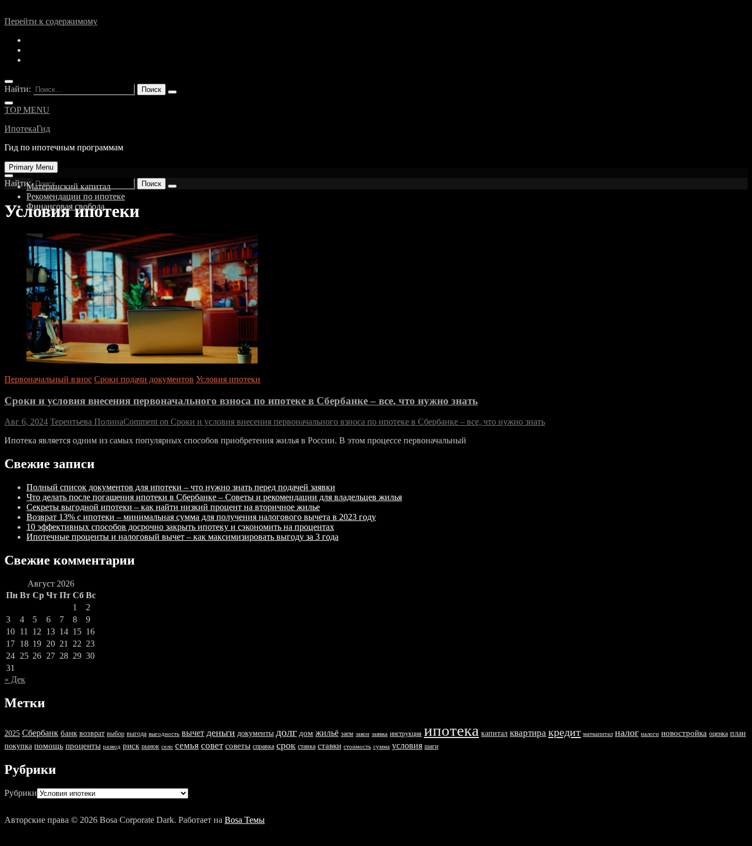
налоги (650, 734)
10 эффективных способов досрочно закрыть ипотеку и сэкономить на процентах (180, 527)
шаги (431, 746)
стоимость (357, 747)
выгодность (164, 734)
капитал (494, 733)
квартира (528, 733)
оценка (718, 733)
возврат (92, 733)
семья (187, 745)
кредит (564, 732)
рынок (150, 746)
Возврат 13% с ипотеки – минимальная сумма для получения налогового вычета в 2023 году (201, 517)
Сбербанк (40, 732)
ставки (329, 745)
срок (286, 745)
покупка (18, 746)
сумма (381, 747)
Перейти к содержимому (50, 21)
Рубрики (20, 793)
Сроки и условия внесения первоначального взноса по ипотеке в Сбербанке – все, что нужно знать (241, 400)
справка (263, 746)
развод (112, 747)
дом (306, 733)
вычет (193, 733)
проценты (83, 745)
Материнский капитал (68, 186)
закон (362, 734)
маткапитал (598, 734)
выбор (115, 733)
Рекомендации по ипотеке (75, 196)
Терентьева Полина (86, 421)
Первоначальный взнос (48, 379)
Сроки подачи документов (144, 379)
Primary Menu (31, 167)
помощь (48, 745)
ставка (306, 746)
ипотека (451, 730)
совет (212, 745)
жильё (327, 733)
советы (237, 745)
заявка (380, 734)
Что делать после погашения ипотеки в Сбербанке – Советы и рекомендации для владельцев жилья (214, 497)
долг (286, 732)
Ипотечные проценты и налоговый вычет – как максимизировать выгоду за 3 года (182, 536)
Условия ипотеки (228, 379)
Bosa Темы (245, 820)
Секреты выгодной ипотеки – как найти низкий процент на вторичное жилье (173, 507)
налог (627, 732)
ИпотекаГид (27, 128)
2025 (12, 733)
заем (347, 733)
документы (255, 733)
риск (131, 745)
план (738, 733)
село (167, 747)
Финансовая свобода (65, 206)
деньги (220, 732)
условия (407, 745)
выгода (136, 733)
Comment (334, 421)
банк (69, 733)
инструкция (406, 733)
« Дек (14, 679)
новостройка (684, 733)
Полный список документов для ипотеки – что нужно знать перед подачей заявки (180, 487)
